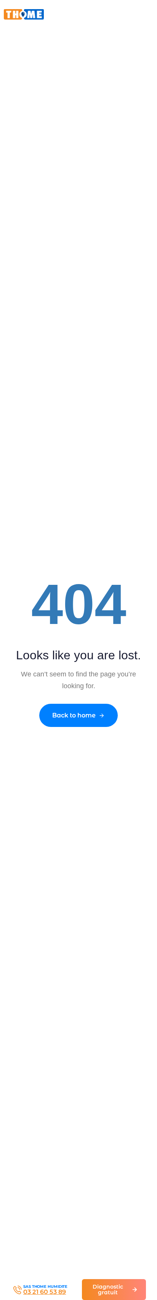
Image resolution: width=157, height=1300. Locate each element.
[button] (138, 14)
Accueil (13, 36)
